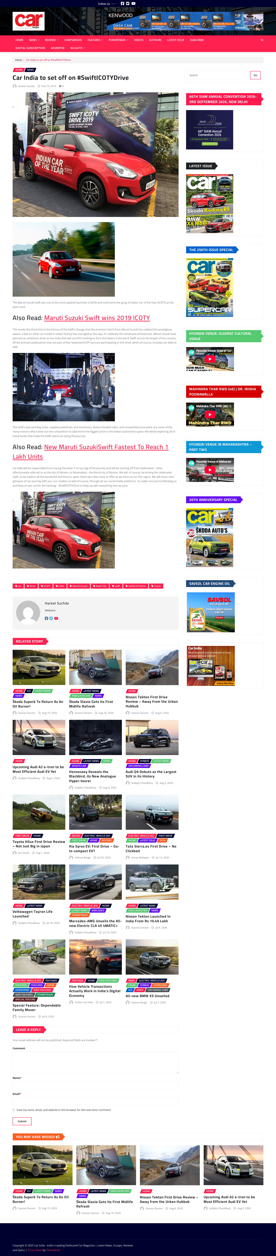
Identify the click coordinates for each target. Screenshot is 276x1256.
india (61, 586)
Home (19, 40)
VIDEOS (138, 40)
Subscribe (197, 40)
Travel (157, 586)
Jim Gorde (23, 852)
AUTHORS (155, 40)
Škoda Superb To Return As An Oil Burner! (38, 704)
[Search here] (262, 40)
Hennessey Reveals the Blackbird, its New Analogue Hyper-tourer (92, 776)
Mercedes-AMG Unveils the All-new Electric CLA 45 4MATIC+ (95, 923)
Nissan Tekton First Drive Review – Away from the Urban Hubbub (152, 701)
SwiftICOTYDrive (137, 586)
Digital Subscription (30, 48)
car (19, 586)
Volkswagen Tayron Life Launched (33, 914)
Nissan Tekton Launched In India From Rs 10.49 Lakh (148, 918)
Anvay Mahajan (140, 857)
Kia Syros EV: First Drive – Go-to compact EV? (94, 848)
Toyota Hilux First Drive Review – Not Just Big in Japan (39, 844)
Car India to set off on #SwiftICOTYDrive (48, 59)
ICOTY (47, 586)
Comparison (73, 40)
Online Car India (84, 1002)
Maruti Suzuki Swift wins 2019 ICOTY (97, 318)
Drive (32, 586)
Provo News (35, 1250)
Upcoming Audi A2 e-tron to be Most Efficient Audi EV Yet (38, 769)
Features (94, 40)
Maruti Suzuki (80, 586)
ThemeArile (53, 1250)
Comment (19, 1048)
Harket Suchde (26, 86)
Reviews (51, 40)
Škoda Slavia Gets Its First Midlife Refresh (91, 704)
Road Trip (101, 586)
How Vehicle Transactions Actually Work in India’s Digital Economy (95, 991)
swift (117, 586)
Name (17, 1078)
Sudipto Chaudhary (29, 778)
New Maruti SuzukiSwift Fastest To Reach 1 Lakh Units (91, 451)
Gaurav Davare (26, 712)
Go (255, 75)
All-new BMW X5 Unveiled (148, 995)
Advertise (58, 48)
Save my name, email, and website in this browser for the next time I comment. (64, 1110)
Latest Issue (175, 40)
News (33, 40)
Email (17, 1094)
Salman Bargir (83, 857)
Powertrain (117, 40)
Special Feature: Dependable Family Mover (37, 1007)
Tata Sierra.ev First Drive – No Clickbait (151, 848)
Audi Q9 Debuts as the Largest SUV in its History (151, 774)
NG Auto (76, 48)
